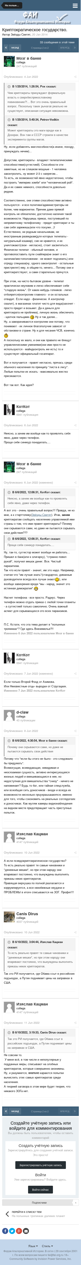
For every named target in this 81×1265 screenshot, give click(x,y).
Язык (32, 1246)
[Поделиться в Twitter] (12, 1231)
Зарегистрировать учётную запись (40, 1165)
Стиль (46, 1246)
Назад (15, 47)
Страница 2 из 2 (40, 47)
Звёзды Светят (41, 515)
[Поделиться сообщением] (75, 77)
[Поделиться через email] (26, 1231)
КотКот (45, 492)
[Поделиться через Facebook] (5, 1231)
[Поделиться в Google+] (19, 1231)
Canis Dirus (48, 1032)
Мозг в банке (48, 740)
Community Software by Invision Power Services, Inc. (40, 1258)
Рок (42, 86)
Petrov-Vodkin (49, 119)
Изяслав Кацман (51, 942)
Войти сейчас (40, 1189)
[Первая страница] (6, 47)
